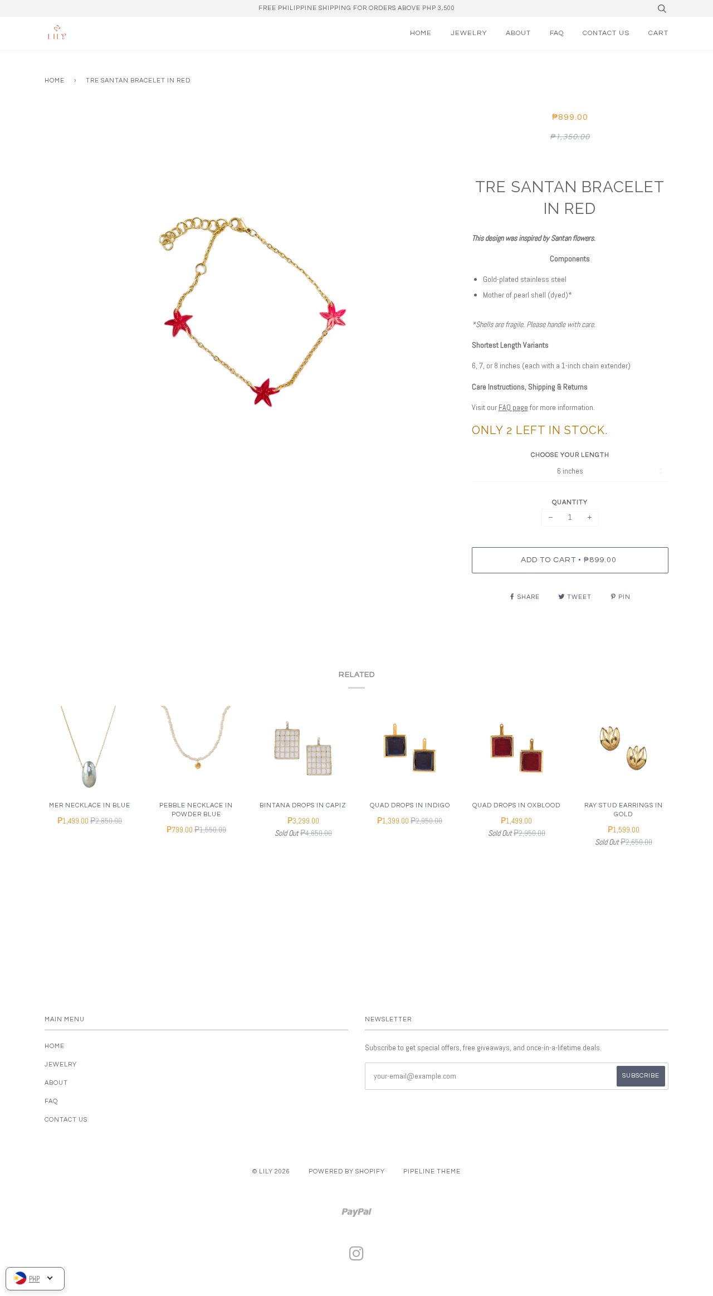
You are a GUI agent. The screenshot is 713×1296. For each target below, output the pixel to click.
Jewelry (469, 33)
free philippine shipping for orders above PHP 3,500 (356, 8)
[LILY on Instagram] (356, 1257)
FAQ (557, 33)
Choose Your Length (570, 455)
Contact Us (606, 33)
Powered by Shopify (347, 1171)
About (518, 33)
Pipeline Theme (432, 1171)
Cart (658, 33)
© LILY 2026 (271, 1171)
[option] (250, 311)
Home (421, 33)
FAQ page (513, 407)
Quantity (570, 502)
